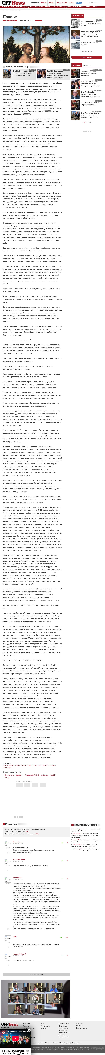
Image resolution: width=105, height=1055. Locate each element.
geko (15, 936)
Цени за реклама (29, 1028)
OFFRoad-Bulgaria (44, 1043)
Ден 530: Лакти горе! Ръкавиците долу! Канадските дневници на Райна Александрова (57, 74)
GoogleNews (9, 775)
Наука (51, 3)
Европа (95, 7)
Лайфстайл (62, 3)
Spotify (53, 775)
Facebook (28, 775)
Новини (5, 11)
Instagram (44, 775)
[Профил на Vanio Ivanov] (8, 846)
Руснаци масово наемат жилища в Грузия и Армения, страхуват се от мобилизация (85, 835)
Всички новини (86, 57)
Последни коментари (85, 824)
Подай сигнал (76, 1043)
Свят (12, 7)
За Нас (43, 1028)
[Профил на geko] (8, 941)
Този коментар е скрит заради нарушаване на (31, 945)
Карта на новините (79, 1024)
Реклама (26, 1026)
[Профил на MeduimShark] (8, 864)
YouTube (19, 775)
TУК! (27, 832)
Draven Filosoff (19, 954)
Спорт (43, 3)
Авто (71, 3)
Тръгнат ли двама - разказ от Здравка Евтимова (89, 73)
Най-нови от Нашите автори (17, 67)
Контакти (26, 1024)
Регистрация (45, 1026)
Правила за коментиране (63, 1027)
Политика (19, 7)
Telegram (7, 778)
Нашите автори (78, 7)
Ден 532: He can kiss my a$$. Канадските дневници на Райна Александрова (23, 73)
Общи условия (64, 1024)
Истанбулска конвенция (11, 765)
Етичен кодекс (81, 1028)
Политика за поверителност (64, 1031)
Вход (42, 1024)
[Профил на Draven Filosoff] (8, 958)
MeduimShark (19, 860)
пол (40, 765)
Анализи (60, 7)
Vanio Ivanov (18, 842)
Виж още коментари (36, 974)
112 (54, 7)
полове (45, 765)
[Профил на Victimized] (8, 882)
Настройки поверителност (64, 1036)
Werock (54, 1043)
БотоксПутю (77, 829)
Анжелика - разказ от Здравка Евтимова (90, 103)
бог (36, 765)
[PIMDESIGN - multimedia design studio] (97, 1049)
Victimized (17, 878)
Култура (88, 7)
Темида (48, 7)
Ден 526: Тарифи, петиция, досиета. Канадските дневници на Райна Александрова (91, 95)
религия (52, 765)
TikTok (34, 775)
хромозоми (7, 767)
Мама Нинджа (64, 1043)
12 (39, 20)
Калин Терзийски (10, 20)
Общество (29, 7)
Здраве (68, 7)
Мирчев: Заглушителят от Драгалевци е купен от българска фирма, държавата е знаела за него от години (90, 36)
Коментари (11, 824)
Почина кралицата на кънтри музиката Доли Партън (91, 23)
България (5, 7)
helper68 (76, 840)
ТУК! (37, 834)
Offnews (35, 3)
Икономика (39, 7)
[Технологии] (79, 3)
